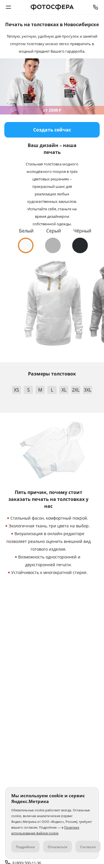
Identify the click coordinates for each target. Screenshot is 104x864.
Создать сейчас (52, 130)
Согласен (88, 846)
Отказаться (57, 846)
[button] (26, 245)
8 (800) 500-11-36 (95, 7)
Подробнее (25, 846)
